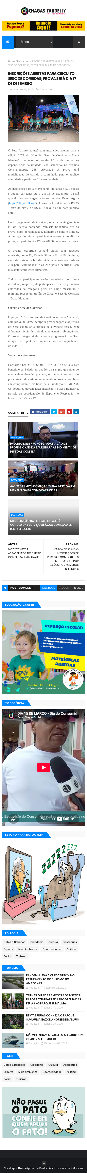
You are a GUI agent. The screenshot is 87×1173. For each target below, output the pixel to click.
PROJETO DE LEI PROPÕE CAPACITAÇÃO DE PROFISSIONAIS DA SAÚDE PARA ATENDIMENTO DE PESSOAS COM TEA (43, 448)
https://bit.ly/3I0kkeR (22, 203)
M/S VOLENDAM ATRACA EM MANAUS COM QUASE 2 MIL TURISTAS (54, 1037)
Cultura (53, 942)
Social (7, 956)
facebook (48, 588)
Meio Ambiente (27, 949)
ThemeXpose (26, 1168)
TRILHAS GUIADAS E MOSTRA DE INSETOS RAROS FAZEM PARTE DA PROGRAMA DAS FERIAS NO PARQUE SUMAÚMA (53, 999)
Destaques (23, 61)
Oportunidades (52, 949)
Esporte (8, 949)
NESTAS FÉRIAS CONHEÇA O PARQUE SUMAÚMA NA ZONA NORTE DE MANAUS (52, 1017)
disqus (78, 588)
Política (71, 949)
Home (11, 61)
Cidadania (36, 942)
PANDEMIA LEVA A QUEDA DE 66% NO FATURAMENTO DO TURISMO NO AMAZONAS (50, 979)
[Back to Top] (44, 1163)
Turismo (21, 956)
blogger (64, 588)
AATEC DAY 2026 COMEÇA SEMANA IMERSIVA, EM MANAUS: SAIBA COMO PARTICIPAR (42, 488)
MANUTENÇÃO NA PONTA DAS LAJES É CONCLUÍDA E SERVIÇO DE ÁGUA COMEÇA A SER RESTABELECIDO (41, 525)
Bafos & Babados (14, 942)
